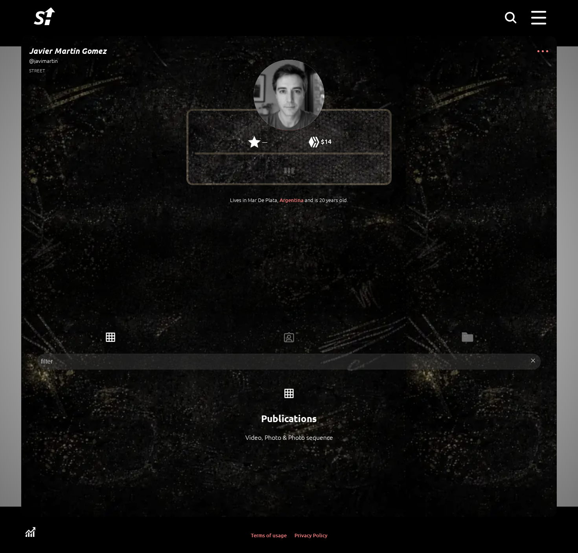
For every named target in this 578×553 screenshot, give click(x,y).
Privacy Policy (311, 535)
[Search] (510, 17)
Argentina (292, 200)
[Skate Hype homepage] (44, 29)
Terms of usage (269, 535)
